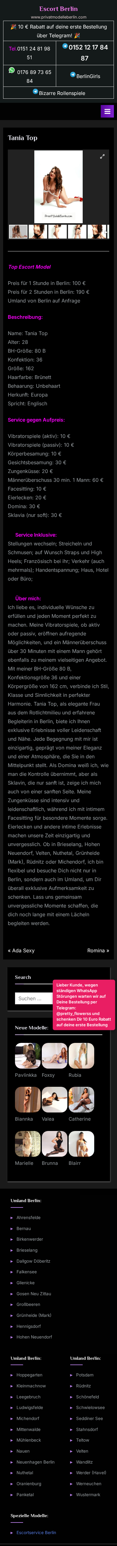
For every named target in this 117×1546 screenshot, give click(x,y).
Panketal (25, 1494)
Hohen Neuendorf (34, 1336)
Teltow (82, 1440)
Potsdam (85, 1374)
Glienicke (26, 1282)
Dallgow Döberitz (34, 1260)
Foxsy (48, 1075)
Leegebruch (29, 1396)
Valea (48, 1119)
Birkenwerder (30, 1239)
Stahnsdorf (87, 1429)
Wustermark (88, 1494)
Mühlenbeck (29, 1440)
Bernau (24, 1228)
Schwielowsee (90, 1407)
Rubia (75, 1075)
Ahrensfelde (29, 1217)
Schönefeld (87, 1396)
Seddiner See (89, 1418)
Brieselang (27, 1250)
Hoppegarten (29, 1374)
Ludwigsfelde (30, 1407)
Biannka (24, 1119)
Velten (82, 1451)
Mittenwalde (29, 1429)
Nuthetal (25, 1472)
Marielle (24, 1163)
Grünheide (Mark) (34, 1315)
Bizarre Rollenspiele (62, 93)
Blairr (75, 1163)
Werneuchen (88, 1483)
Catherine (80, 1119)
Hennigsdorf (29, 1325)
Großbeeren (28, 1304)
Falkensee (27, 1271)
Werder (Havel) (91, 1472)
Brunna (50, 1163)
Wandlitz (84, 1461)
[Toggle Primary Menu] (107, 111)
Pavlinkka (26, 1075)
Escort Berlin (58, 9)
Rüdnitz (83, 1385)
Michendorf (28, 1418)
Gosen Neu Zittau (34, 1293)
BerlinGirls (88, 76)
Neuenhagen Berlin (36, 1461)
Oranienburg (29, 1483)
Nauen (23, 1451)
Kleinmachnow (31, 1385)
